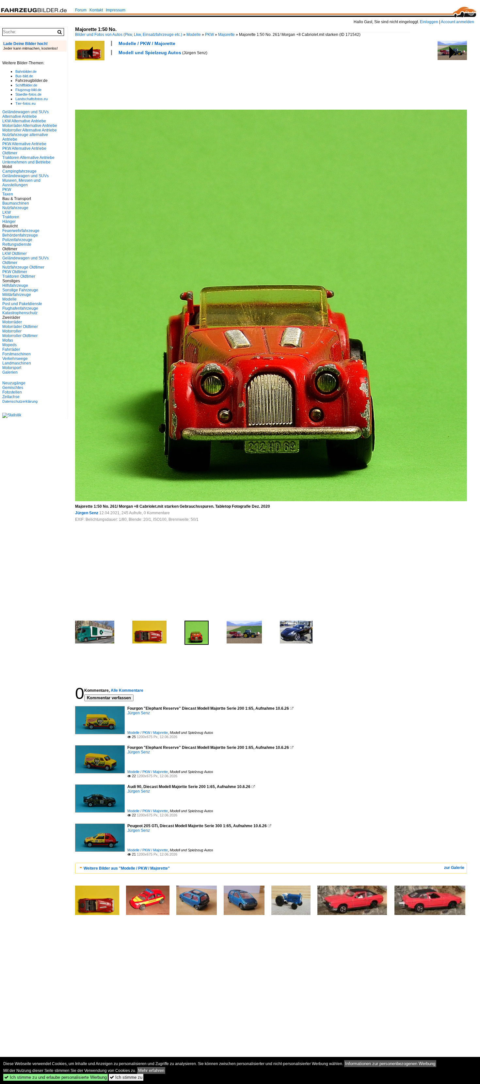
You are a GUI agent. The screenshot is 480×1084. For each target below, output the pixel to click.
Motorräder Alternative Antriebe (29, 125)
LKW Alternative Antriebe (24, 121)
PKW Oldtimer (14, 272)
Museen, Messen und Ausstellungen (21, 182)
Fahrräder (11, 349)
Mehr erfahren (151, 1070)
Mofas (7, 340)
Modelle (193, 34)
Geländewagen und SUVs (25, 176)
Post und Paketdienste (22, 304)
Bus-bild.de (24, 76)
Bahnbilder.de (26, 71)
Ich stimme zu (126, 1077)
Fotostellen (12, 392)
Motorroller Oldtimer (20, 335)
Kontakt (96, 10)
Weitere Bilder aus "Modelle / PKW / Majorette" (127, 868)
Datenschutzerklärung (20, 401)
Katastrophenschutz (20, 313)
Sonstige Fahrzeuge (20, 290)
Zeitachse (11, 397)
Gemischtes (12, 387)
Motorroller (12, 331)
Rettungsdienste (16, 244)
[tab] (271, 868)
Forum (81, 10)
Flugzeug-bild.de (28, 90)
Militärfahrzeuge (16, 294)
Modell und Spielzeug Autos (150, 52)
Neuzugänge (13, 383)
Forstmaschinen (16, 354)
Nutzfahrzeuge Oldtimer (23, 267)
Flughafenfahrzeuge (20, 308)
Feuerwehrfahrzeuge (21, 230)
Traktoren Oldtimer (18, 276)
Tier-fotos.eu (25, 103)
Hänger (9, 221)
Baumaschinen (15, 203)
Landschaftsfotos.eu (31, 99)
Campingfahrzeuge (19, 171)
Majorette (226, 34)
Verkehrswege (15, 358)
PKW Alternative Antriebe (24, 144)
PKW (209, 34)
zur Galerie (454, 867)
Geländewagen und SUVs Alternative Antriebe (25, 114)
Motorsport (11, 367)
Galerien (10, 372)
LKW (6, 212)
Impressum (115, 10)
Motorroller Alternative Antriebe (29, 130)
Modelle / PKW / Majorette (147, 43)
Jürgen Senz (86, 513)
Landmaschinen (16, 363)
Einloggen (429, 22)
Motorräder (12, 322)
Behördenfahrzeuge (20, 235)
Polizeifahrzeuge (17, 240)
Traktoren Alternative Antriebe (28, 157)
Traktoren (10, 217)
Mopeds (9, 345)
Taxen (7, 194)
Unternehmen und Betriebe (26, 162)
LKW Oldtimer (14, 253)
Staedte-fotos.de (28, 94)
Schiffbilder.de (26, 85)
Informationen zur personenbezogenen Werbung (390, 1063)
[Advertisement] (194, 81)
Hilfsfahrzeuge (15, 285)
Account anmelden (457, 22)
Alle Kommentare (127, 690)
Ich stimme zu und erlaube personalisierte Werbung (55, 1077)
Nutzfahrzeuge (15, 208)
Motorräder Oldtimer (20, 326)
